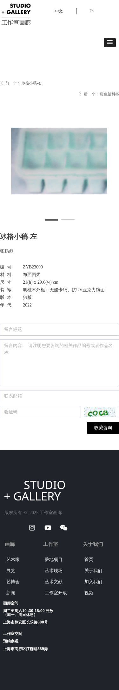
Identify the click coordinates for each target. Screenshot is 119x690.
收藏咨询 (103, 427)
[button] (110, 42)
